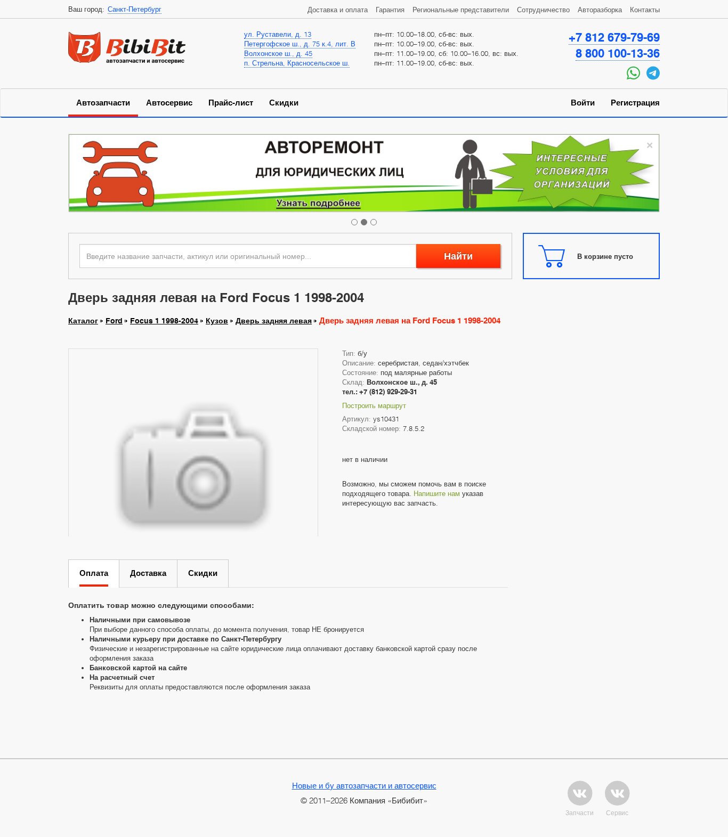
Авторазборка (600, 9)
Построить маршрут (374, 405)
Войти (583, 103)
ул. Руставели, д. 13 (277, 34)
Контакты (645, 9)
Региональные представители (460, 9)
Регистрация (635, 103)
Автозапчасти (103, 103)
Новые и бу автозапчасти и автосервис (364, 785)
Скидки (283, 103)
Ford (114, 320)
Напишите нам (437, 493)
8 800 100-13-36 (618, 53)
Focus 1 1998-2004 (164, 320)
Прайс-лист (230, 103)
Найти (458, 256)
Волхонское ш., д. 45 (278, 53)
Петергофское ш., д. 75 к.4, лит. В (299, 43)
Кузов (217, 320)
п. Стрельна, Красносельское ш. (297, 63)
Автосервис (169, 103)
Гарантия (390, 9)
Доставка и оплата (338, 9)
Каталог (83, 320)
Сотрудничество (543, 9)
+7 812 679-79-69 (614, 37)
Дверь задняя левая (274, 320)
